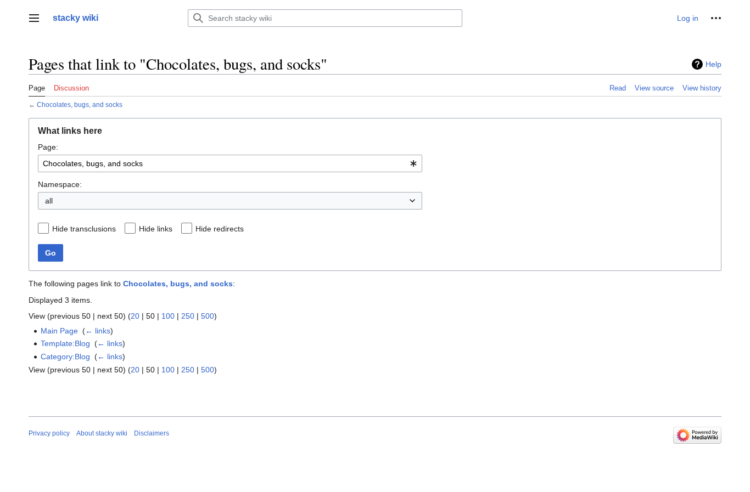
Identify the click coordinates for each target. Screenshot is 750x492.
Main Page (59, 330)
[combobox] (230, 163)
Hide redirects (219, 228)
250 (187, 316)
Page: (48, 147)
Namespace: (60, 184)
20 (135, 316)
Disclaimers (151, 433)
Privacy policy (49, 433)
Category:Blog (65, 356)
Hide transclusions (84, 228)
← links (97, 330)
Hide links (155, 228)
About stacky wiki (101, 433)
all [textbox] (49, 200)
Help (713, 64)
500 (207, 316)
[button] (34, 18)
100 (168, 316)
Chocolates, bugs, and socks (79, 104)
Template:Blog (65, 343)
